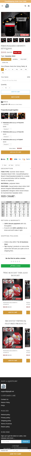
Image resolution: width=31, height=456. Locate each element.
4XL (26, 69)
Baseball (15, 59)
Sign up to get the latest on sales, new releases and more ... (13, 437)
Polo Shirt (24, 59)
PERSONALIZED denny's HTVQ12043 (13, 122)
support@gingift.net (7, 391)
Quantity (4, 84)
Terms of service (6, 424)
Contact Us (4, 399)
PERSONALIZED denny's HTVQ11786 (13, 132)
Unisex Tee (5, 62)
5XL (3, 72)
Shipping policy (6, 420)
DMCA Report (7, 448)
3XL (21, 69)
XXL (17, 69)
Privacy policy (5, 417)
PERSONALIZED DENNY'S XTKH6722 (10, 303)
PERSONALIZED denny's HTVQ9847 (13, 139)
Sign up (25, 441)
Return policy (5, 427)
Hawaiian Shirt (10, 56)
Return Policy (5, 402)
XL (12, 69)
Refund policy (5, 414)
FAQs (3, 405)
